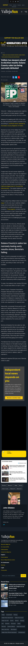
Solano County (5, 488)
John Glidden (8, 71)
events (11, 620)
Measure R (12, 488)
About (10, 5)
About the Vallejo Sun (5, 544)
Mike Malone (13, 629)
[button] (14, 467)
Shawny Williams (11, 626)
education (13, 623)
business (7, 623)
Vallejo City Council (19, 617)
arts (2, 623)
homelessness (21, 632)
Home (3, 52)
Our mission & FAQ (5, 546)
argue (2, 203)
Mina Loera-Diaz (5, 629)
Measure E (19, 488)
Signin (23, 5)
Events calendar (4, 557)
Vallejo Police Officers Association (9, 632)
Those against (11, 209)
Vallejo (15, 485)
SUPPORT (5, 5)
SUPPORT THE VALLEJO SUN (14, 38)
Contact (19, 5)
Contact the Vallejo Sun (6, 552)
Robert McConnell (21, 626)
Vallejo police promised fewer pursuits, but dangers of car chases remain (17, 586)
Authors (14, 5)
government (9, 614)
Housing (22, 620)
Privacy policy (4, 570)
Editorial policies (4, 549)
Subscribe (14, 6)
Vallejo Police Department (7, 617)
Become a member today (14, 397)
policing (15, 614)
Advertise (3, 565)
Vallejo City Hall (5, 620)
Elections (4, 485)
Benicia (20, 485)
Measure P (10, 485)
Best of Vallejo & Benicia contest (8, 559)
